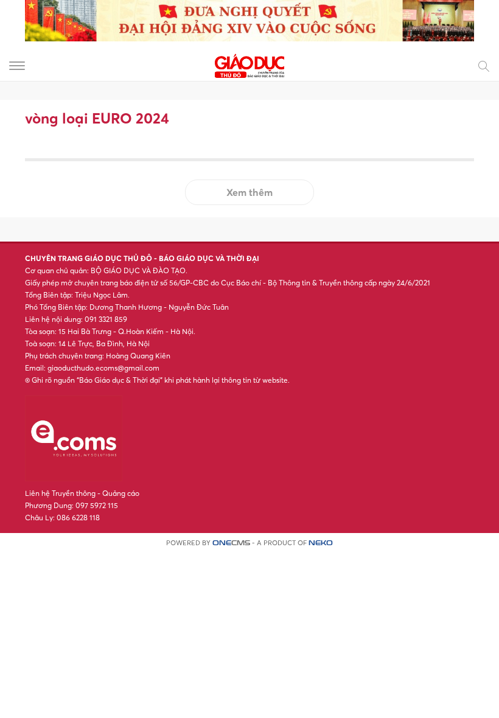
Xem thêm (249, 192)
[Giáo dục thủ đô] (249, 65)
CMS (231, 543)
